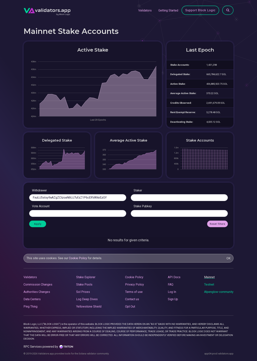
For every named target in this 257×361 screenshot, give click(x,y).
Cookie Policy (78, 258)
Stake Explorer (85, 277)
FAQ (170, 284)
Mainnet (209, 277)
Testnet (209, 284)
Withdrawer (39, 190)
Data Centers (32, 299)
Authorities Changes (37, 292)
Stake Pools (84, 284)
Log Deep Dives (87, 299)
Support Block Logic (200, 10)
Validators (145, 10)
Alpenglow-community (218, 292)
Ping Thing (30, 306)
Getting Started (168, 10)
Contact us (132, 299)
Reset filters (217, 223)
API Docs (174, 277)
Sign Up (173, 299)
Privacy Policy (134, 284)
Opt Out (130, 306)
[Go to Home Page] (47, 10)
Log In (172, 292)
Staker (138, 190)
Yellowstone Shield (88, 306)
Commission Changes (38, 284)
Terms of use (134, 292)
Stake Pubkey (143, 206)
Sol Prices (83, 292)
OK (228, 258)
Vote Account (40, 206)
